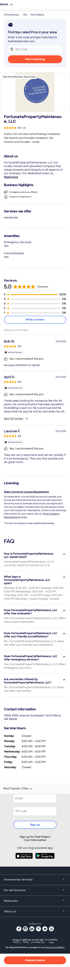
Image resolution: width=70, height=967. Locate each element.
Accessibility (51, 941)
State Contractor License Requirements (26, 491)
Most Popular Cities (15, 788)
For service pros (14, 890)
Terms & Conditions (54, 947)
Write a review (35, 319)
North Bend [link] (37, 14)
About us (10, 911)
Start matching (35, 59)
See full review (13, 418)
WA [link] (25, 14)
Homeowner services (18, 879)
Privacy (16, 941)
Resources (11, 901)
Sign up (35, 824)
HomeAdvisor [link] (11, 14)
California (25, 941)
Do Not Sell (37, 941)
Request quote (35, 960)
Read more (11, 177)
